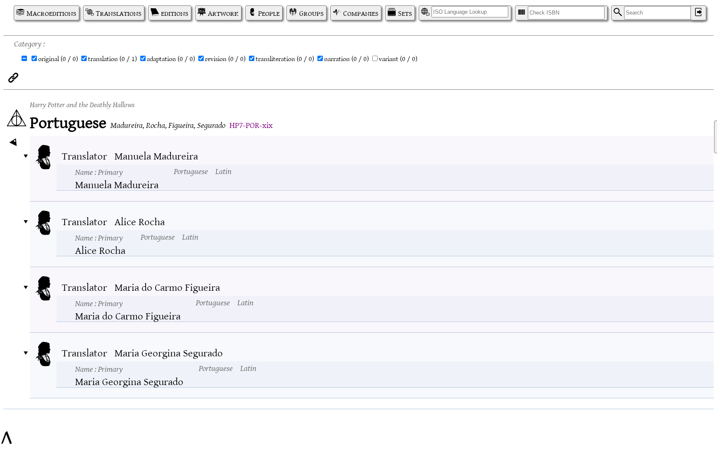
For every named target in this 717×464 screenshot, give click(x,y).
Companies (360, 13)
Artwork (223, 13)
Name (99, 171)
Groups (311, 13)
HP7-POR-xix (251, 124)
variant (398, 58)
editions (174, 13)
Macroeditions (51, 13)
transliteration (285, 58)
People (269, 13)
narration (346, 58)
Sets (405, 13)
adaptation (171, 58)
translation (112, 58)
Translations (118, 13)
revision (225, 58)
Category (27, 43)
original (58, 58)
